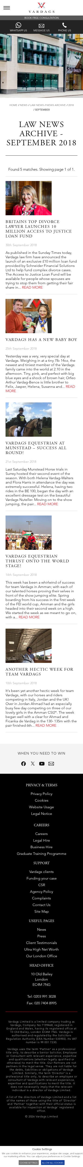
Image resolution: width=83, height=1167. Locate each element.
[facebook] (23, 763)
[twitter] (33, 763)
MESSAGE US (41, 30)
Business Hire (41, 847)
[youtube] (42, 763)
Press (41, 936)
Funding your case (42, 878)
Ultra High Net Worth (41, 949)
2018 (71, 105)
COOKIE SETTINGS (29, 1162)
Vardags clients (41, 871)
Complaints (41, 898)
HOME (13, 105)
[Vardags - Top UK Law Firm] (41, 11)
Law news (37, 105)
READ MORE (32, 287)
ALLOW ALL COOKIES (52, 1162)
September (42, 109)
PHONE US (64, 30)
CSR (41, 885)
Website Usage (41, 807)
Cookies (41, 800)
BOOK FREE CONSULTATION (41, 17)
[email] (51, 763)
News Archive (56, 105)
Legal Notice (41, 813)
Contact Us (41, 905)
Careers (41, 834)
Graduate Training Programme (41, 853)
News (23, 105)
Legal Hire (41, 840)
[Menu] (6, 7)
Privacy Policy (41, 794)
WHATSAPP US (18, 30)
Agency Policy (41, 891)
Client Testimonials (41, 943)
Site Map (41, 911)
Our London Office (41, 956)
